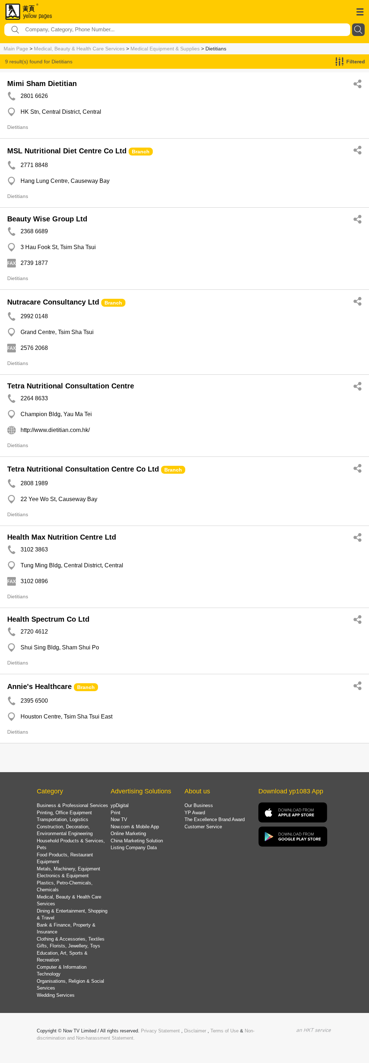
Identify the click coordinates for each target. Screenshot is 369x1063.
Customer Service (203, 826)
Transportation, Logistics (62, 819)
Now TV (119, 819)
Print (115, 812)
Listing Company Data (134, 847)
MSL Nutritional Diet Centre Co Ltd (66, 151)
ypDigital (120, 805)
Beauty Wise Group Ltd (47, 219)
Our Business (198, 805)
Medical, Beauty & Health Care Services (79, 48)
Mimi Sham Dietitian (42, 83)
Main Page (16, 48)
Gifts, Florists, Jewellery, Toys (68, 946)
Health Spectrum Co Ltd (48, 619)
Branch (141, 151)
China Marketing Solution (137, 840)
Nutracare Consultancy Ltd (53, 302)
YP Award (194, 812)
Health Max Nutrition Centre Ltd (61, 537)
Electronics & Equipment (63, 875)
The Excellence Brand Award (214, 819)
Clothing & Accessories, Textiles (71, 939)
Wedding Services (56, 995)
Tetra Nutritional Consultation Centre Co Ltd (83, 469)
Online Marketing (128, 833)
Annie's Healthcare (39, 686)
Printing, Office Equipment (64, 812)
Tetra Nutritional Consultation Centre (70, 386)
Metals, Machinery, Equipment (68, 868)
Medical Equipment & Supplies (165, 48)
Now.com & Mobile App (135, 826)
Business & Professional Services (72, 805)
